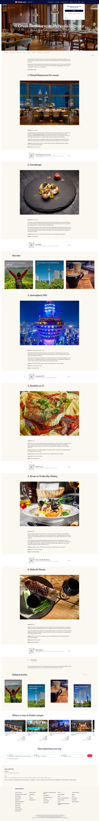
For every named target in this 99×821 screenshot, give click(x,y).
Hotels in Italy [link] (17, 799)
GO (5, 7)
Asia (5, 776)
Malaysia (8, 7)
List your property (64, 2)
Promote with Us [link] (46, 800)
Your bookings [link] (31, 794)
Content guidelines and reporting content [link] (63, 804)
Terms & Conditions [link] (61, 794)
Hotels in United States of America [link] (21, 794)
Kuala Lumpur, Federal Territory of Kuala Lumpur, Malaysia (21, 756)
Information (40, 52)
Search (89, 755)
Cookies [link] (59, 801)
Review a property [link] (32, 799)
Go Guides (6, 52)
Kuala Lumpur (13, 7)
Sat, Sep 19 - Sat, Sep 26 (41, 756)
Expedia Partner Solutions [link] (48, 797)
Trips (76, 2)
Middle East (57, 779)
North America (65, 779)
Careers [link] (73, 796)
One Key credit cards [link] (75, 801)
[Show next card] (94, 730)
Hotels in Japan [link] (17, 807)
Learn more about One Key (74, 13)
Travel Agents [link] (46, 802)
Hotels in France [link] (17, 803)
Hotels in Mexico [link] (18, 796)
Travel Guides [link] (74, 799)
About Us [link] (73, 794)
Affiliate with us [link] (46, 795)
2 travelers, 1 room (66, 756)
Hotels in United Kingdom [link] (19, 801)
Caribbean (32, 779)
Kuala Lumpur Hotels (47, 52)
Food (24, 52)
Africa (6, 779)
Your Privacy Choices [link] (61, 799)
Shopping (28, 52)
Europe (38, 779)
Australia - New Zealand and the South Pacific (18, 779)
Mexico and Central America (47, 779)
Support (71, 2)
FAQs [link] (30, 796)
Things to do (19, 52)
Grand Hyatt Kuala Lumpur (38, 134)
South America (72, 779)
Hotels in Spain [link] (17, 805)
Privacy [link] (59, 796)
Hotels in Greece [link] (18, 810)
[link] (74, 18)
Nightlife (33, 52)
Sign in (82, 2)
